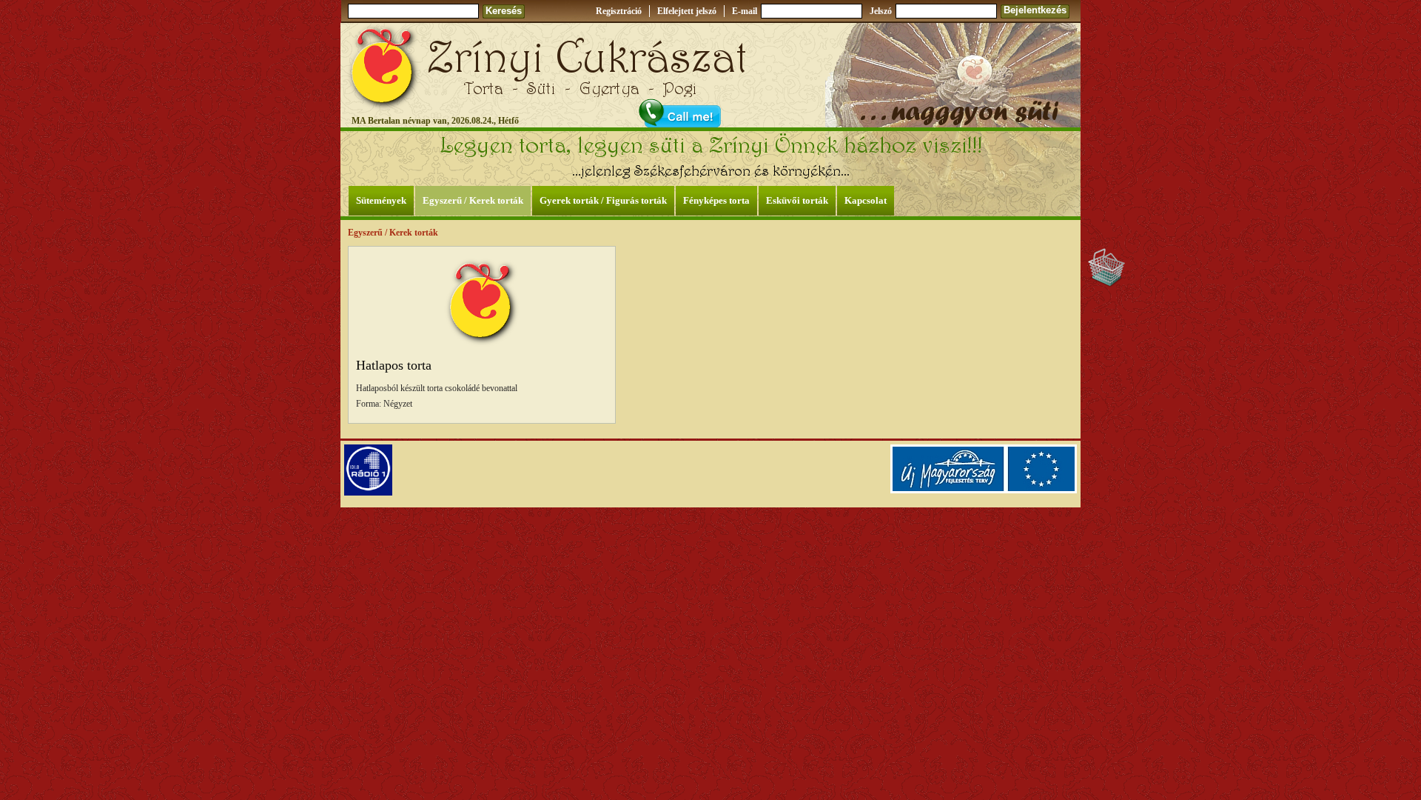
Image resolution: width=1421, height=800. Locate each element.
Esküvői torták (797, 200)
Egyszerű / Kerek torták (473, 200)
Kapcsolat (865, 200)
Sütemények (381, 200)
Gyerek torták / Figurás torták (603, 200)
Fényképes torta (716, 200)
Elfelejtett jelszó (686, 11)
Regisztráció (619, 11)
